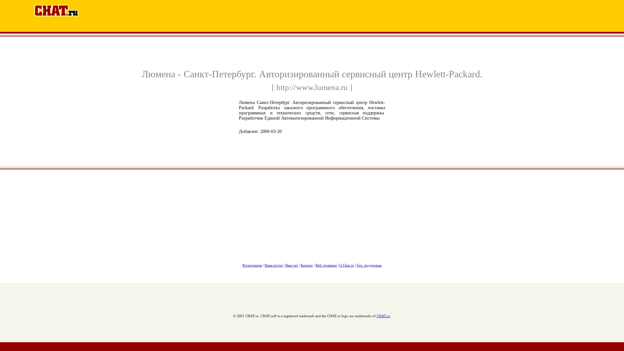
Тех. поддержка (369, 265)
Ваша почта (274, 265)
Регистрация (252, 265)
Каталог (307, 265)
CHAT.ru (383, 316)
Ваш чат (291, 265)
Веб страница (326, 265)
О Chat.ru (346, 265)
